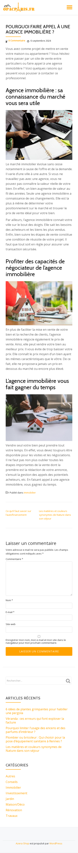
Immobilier (30, 492)
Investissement (16, 793)
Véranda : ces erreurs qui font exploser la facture (35, 720)
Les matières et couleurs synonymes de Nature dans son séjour (55, 514)
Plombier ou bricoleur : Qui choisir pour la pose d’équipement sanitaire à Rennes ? (35, 739)
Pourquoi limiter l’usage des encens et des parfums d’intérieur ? (35, 730)
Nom (9, 600)
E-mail (10, 612)
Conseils (12, 782)
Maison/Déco (15, 804)
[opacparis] (19, 7)
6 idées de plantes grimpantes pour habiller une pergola (37, 711)
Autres (10, 776)
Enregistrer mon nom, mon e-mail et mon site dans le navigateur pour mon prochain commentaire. (36, 641)
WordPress (55, 843)
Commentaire (14, 559)
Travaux (11, 816)
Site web (11, 624)
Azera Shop (22, 843)
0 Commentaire (17, 40)
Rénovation (14, 810)
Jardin (10, 799)
